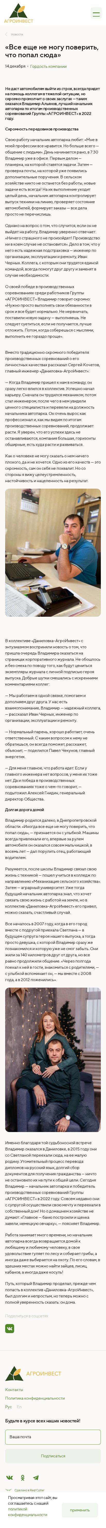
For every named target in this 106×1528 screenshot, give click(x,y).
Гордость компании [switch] (48, 66)
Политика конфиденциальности (35, 1398)
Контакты (14, 1389)
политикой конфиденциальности (27, 1512)
